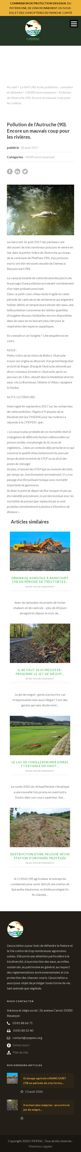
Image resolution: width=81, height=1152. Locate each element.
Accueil (12, 87)
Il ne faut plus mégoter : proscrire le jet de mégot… (40, 672)
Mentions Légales (40, 1146)
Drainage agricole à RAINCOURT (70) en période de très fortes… (40, 580)
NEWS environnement (41, 92)
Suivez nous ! (21, 1045)
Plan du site (20, 1052)
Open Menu (74, 24)
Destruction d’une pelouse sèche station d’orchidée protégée (40, 856)
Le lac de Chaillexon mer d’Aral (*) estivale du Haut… (40, 764)
